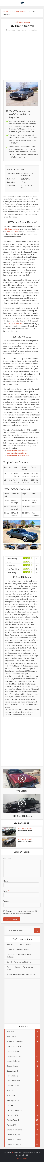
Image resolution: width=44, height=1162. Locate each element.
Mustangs (19, 323)
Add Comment (22, 30)
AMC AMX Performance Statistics (19, 944)
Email (6, 891)
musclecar (34, 30)
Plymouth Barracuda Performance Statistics (20, 968)
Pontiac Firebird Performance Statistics (21, 974)
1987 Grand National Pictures (18, 453)
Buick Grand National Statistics (18, 949)
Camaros (11, 323)
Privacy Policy (22, 1158)
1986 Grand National (11, 229)
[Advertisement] (22, 56)
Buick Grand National (18, 12)
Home (5, 12)
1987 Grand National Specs (17, 450)
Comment (7, 858)
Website (6, 901)
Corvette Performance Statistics (19, 962)
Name (6, 881)
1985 (8, 231)
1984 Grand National (25, 841)
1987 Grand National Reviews (18, 456)
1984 (16, 231)
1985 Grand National (25, 831)
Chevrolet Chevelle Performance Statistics (19, 955)
